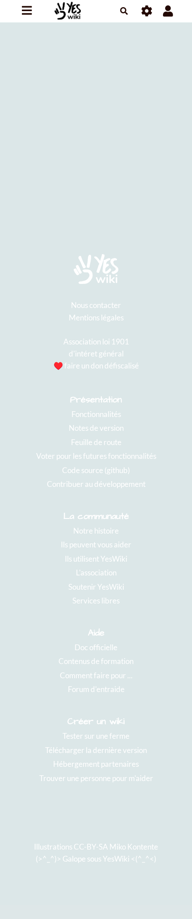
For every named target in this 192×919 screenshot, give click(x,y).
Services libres (96, 600)
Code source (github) (96, 470)
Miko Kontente (133, 846)
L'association (96, 572)
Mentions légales (96, 317)
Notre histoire (96, 530)
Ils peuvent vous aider (96, 544)
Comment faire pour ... (96, 675)
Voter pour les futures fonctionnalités (96, 456)
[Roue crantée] (147, 11)
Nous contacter (96, 305)
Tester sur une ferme (96, 736)
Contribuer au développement (96, 484)
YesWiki (116, 858)
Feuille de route (96, 442)
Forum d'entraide (96, 689)
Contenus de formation (96, 661)
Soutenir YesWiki (96, 586)
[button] (168, 11)
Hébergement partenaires (96, 764)
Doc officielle (96, 647)
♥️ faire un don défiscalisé (96, 365)
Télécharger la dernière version (96, 750)
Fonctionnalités (96, 414)
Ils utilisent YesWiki (96, 558)
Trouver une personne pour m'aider (96, 778)
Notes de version (96, 428)
